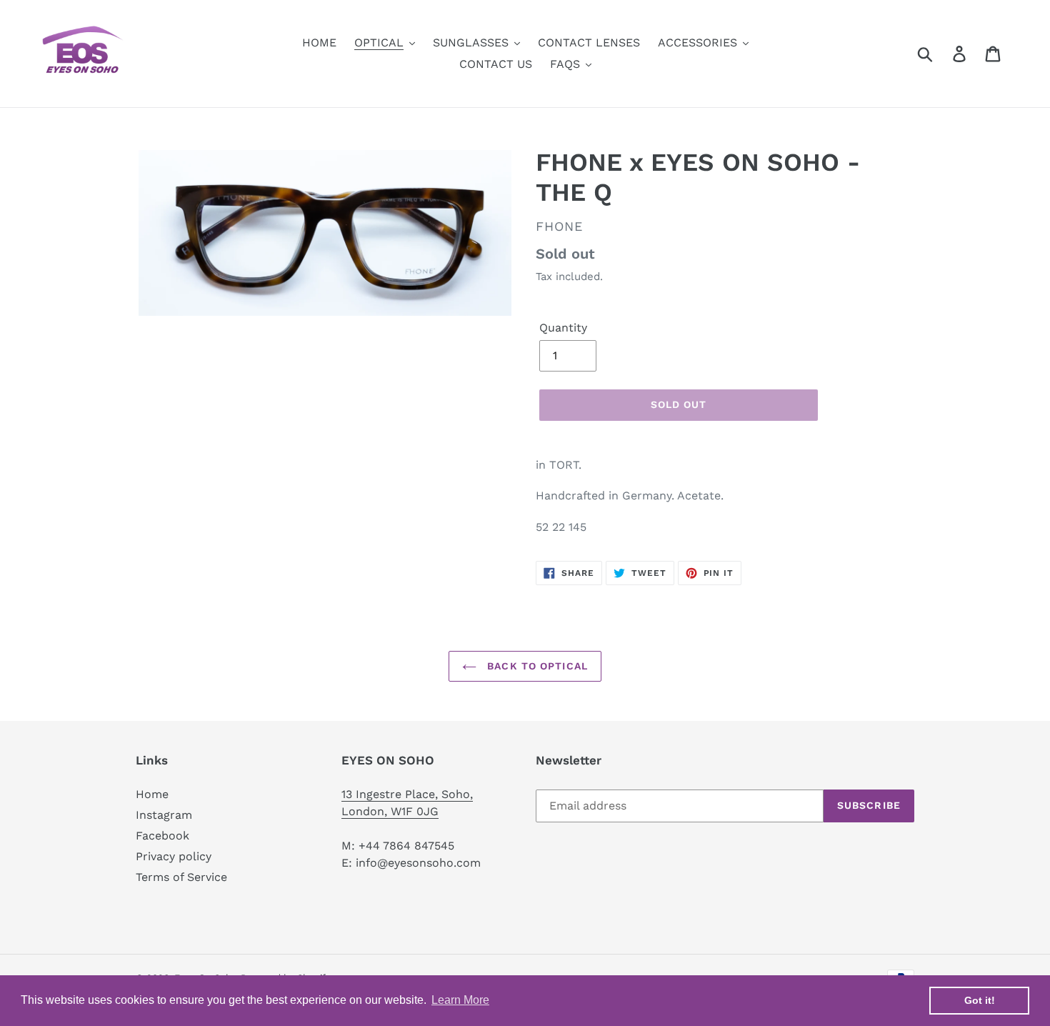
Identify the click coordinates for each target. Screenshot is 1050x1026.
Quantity (563, 327)
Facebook (162, 835)
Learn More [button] (460, 1000)
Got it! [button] (979, 1000)
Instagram (164, 815)
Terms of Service (181, 877)
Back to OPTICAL (536, 666)
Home (152, 794)
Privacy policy (173, 856)
